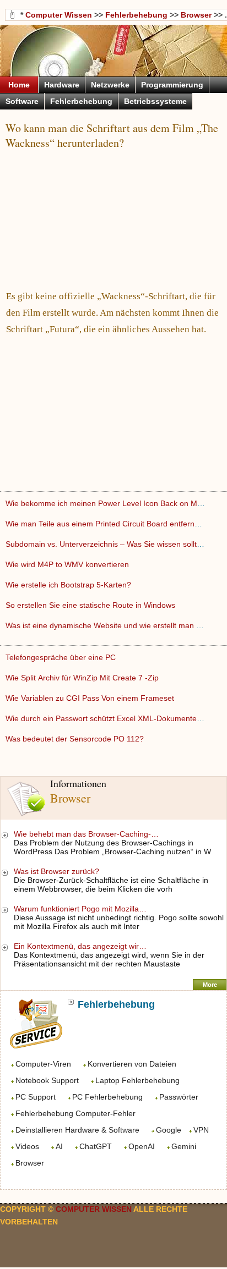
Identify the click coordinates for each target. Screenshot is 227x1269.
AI (59, 1146)
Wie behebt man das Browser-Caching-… (86, 833)
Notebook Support (47, 1080)
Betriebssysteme (155, 101)
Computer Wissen (58, 14)
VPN (201, 1129)
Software (22, 101)
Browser (29, 1162)
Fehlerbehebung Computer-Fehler (75, 1113)
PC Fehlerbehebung (107, 1096)
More (210, 984)
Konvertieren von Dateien (132, 1063)
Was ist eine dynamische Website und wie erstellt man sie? (109, 625)
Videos (27, 1146)
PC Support (35, 1096)
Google (168, 1129)
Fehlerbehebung (136, 14)
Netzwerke (110, 84)
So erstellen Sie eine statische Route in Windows (91, 605)
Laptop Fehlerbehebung (137, 1080)
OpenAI (141, 1146)
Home (19, 84)
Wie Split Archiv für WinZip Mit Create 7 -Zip (83, 677)
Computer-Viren (43, 1063)
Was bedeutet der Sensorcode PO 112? (76, 738)
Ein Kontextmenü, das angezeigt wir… (80, 946)
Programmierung (172, 84)
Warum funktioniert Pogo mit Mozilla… (80, 908)
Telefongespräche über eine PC (62, 657)
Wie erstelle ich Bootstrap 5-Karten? (69, 584)
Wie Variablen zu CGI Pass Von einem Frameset (91, 698)
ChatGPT (95, 1146)
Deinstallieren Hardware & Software (77, 1129)
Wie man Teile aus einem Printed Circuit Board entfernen (106, 523)
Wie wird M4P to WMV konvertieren (68, 564)
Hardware (61, 84)
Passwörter (178, 1096)
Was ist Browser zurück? (57, 871)
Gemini (183, 1146)
